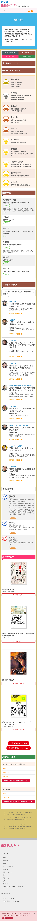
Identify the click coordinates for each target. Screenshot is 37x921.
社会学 (4, 793)
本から (5, 875)
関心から (5, 860)
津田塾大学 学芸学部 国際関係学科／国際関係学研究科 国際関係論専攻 (22, 453)
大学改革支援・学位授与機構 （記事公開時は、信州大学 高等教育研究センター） (22, 473)
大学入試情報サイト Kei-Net (11, 901)
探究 (4, 881)
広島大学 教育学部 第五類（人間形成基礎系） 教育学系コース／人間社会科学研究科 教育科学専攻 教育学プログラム (22, 371)
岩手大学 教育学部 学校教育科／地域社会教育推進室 (22, 327)
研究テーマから (7, 872)
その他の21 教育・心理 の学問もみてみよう (15, 780)
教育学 (4, 768)
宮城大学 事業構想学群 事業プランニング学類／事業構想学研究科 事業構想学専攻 (22, 392)
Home (4, 857)
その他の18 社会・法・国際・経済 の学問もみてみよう (17, 801)
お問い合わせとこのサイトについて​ (13, 886)
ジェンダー (6, 797)
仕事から (5, 869)
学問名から (6, 863)
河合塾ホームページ (8, 898)
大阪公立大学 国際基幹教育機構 (22, 412)
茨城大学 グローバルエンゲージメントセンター (22, 348)
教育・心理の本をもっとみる (19, 748)
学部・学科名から (8, 866)
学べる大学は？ (10, 52)
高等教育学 (6, 772)
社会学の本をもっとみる (19, 743)
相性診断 (5, 884)
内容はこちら (18, 595)
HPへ (7, 205)
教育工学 (5, 776)
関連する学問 (28, 56)
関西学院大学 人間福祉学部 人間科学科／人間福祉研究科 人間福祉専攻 (22, 307)
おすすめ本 (10, 56)
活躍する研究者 (27, 52)
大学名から (6, 878)
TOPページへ (8, 918)
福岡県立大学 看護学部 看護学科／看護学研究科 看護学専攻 (22, 432)
